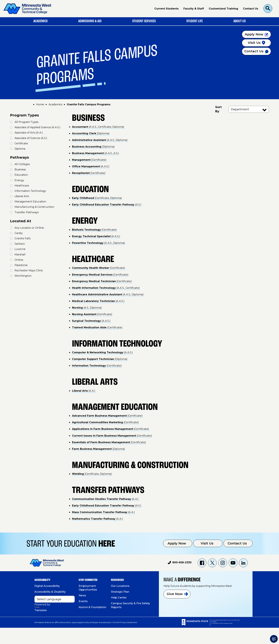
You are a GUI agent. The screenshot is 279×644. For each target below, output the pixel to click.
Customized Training (223, 8)
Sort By (218, 109)
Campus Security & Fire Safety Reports (130, 605)
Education (21, 174)
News (82, 595)
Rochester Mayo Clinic (29, 270)
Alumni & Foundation (92, 607)
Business (20, 169)
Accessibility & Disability (50, 591)
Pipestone (21, 265)
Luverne (20, 249)
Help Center (119, 597)
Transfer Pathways (27, 212)
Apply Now (177, 543)
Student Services (144, 21)
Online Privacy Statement (125, 622)
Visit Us (207, 543)
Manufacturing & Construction (34, 206)
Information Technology (30, 190)
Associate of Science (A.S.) (31, 138)
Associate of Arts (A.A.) (29, 132)
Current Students (166, 8)
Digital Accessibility (47, 585)
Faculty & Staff (193, 8)
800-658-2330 (179, 563)
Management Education (30, 201)
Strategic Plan (120, 591)
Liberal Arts (22, 196)
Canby (19, 233)
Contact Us (250, 8)
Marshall (20, 254)
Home (40, 104)
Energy (19, 180)
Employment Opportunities (88, 587)
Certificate (21, 143)
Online (19, 259)
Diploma (20, 148)
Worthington (23, 275)
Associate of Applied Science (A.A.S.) (37, 127)
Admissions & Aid (90, 21)
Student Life (194, 21)
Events (83, 601)
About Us (239, 21)
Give (175, 594)
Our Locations (120, 585)
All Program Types (26, 122)
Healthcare (22, 185)
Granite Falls (23, 238)
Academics (40, 21)
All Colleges (22, 164)
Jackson (20, 243)
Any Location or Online (29, 227)
